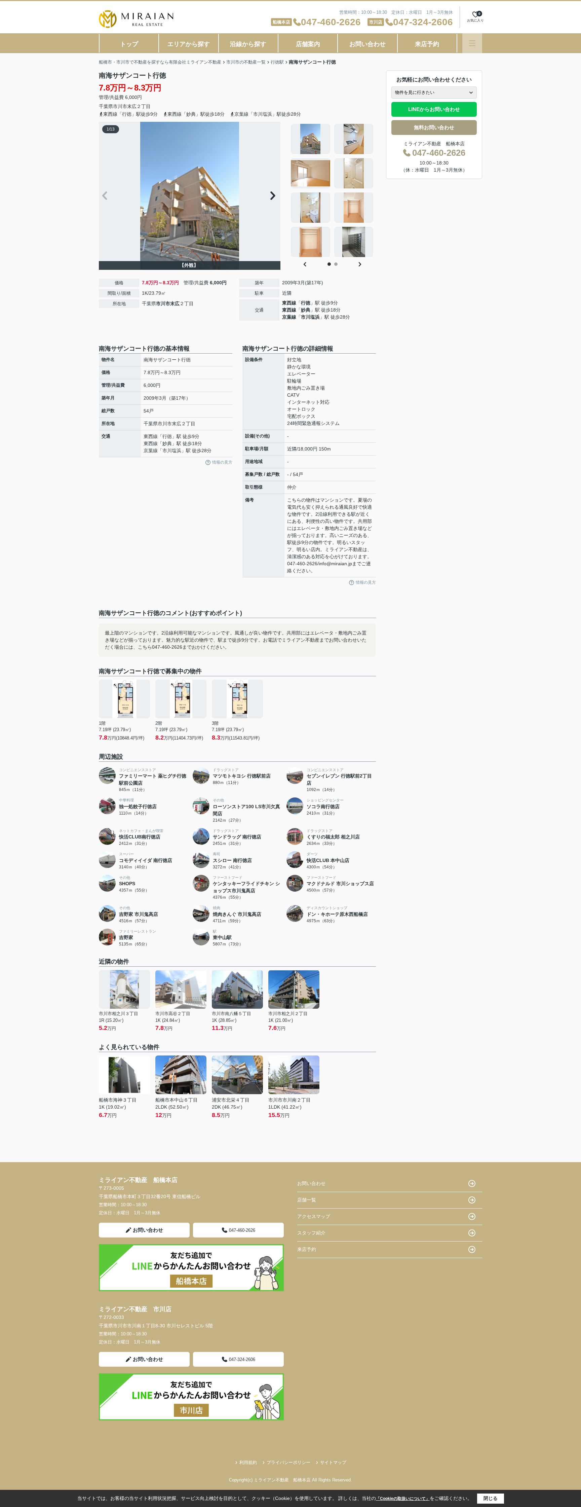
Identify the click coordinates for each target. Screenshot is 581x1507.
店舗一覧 (306, 1200)
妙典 (305, 310)
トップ (129, 44)
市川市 (120, 106)
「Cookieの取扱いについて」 (403, 1498)
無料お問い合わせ (434, 127)
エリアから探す (188, 44)
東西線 (289, 303)
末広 (132, 106)
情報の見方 (222, 462)
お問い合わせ (367, 44)
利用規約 (248, 1462)
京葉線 (289, 317)
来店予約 (427, 44)
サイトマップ (333, 1462)
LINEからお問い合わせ (434, 109)
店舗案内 (308, 44)
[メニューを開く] (472, 43)
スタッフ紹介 (311, 1232)
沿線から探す (248, 44)
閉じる (490, 1498)
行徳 (305, 303)
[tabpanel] (332, 190)
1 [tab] (329, 264)
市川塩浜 (310, 317)
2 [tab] (336, 264)
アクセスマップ (313, 1216)
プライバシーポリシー (288, 1462)
